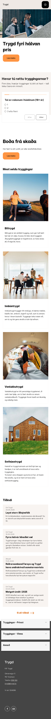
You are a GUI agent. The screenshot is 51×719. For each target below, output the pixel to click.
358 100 (14, 680)
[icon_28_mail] (13, 708)
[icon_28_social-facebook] (7, 708)
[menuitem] (20, 4)
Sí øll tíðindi (23, 613)
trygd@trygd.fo (10, 684)
